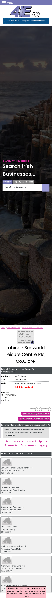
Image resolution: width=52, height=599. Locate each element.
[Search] (45, 188)
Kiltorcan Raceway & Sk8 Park (14, 585)
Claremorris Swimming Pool (13, 566)
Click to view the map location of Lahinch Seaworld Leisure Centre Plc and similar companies (24, 432)
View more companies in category (26, 443)
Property (17, 182)
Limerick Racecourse (10, 487)
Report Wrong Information (37, 413)
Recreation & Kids (13, 328)
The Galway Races (9, 526)
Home (3, 328)
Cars (25, 182)
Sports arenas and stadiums (32, 328)
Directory (7, 182)
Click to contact (24, 387)
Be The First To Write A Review (35, 419)
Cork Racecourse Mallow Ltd (13, 546)
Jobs (31, 182)
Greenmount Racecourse (12, 507)
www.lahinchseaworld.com (28, 383)
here (29, 593)
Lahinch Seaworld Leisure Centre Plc (17, 468)
